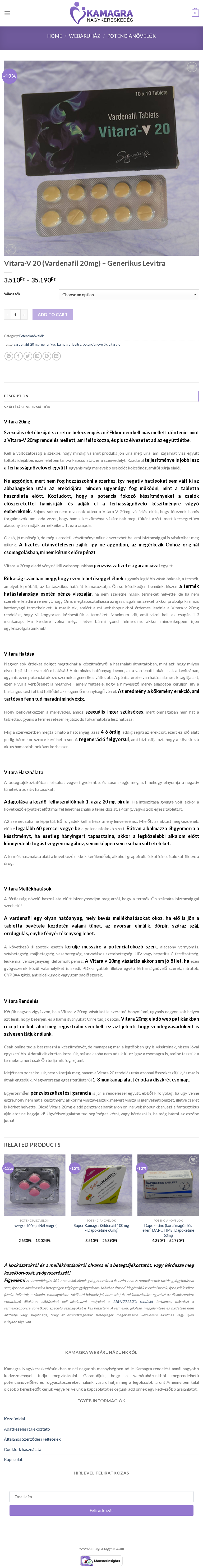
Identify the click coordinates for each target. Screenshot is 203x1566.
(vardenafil (20, 344)
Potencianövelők (131, 36)
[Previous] (4, 1203)
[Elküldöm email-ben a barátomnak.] (37, 356)
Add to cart (53, 314)
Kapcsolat (13, 1459)
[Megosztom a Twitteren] (28, 356)
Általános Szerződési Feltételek (32, 1438)
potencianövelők (95, 344)
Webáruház (84, 36)
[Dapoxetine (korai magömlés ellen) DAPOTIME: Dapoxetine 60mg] (168, 1185)
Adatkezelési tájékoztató (27, 1428)
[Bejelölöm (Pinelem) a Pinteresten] (47, 356)
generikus (48, 344)
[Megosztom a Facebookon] (18, 356)
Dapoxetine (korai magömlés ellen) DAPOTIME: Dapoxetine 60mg (168, 1230)
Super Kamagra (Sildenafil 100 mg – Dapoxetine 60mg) (101, 1228)
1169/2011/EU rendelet (133, 1301)
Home (54, 36)
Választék (12, 294)
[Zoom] (11, 249)
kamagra (64, 344)
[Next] (199, 1203)
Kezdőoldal (14, 1418)
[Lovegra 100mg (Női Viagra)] (35, 1185)
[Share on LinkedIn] (56, 356)
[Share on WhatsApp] (8, 356)
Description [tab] (16, 396)
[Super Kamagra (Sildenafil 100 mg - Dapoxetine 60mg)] (101, 1185)
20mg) (35, 344)
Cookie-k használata (22, 1449)
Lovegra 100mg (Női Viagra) (35, 1225)
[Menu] (7, 13)
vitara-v (115, 344)
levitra (76, 344)
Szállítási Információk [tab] (27, 407)
